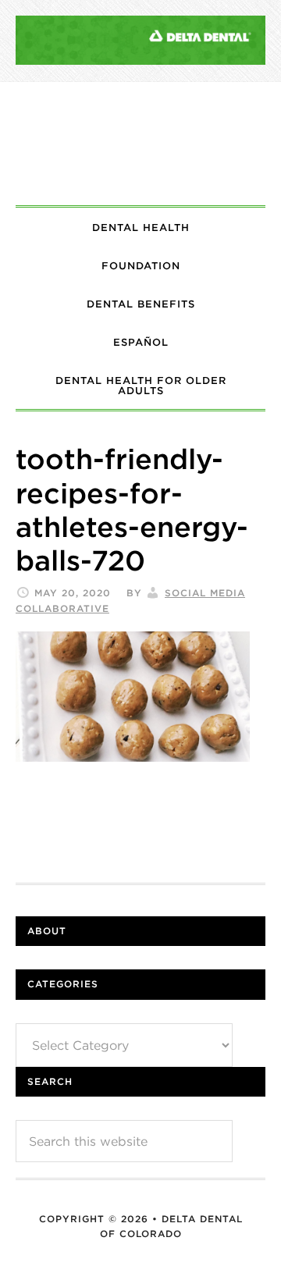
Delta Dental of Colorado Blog (140, 143)
